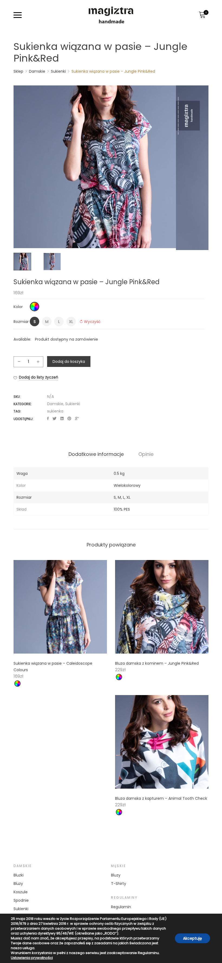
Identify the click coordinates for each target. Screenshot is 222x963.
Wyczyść (92, 321)
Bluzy (18, 883)
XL (128, 497)
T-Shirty (118, 883)
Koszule (21, 892)
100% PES (122, 509)
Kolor (18, 306)
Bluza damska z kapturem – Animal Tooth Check (161, 798)
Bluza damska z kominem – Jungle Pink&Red (157, 663)
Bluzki (19, 875)
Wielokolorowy (127, 485)
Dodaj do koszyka (69, 361)
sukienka (55, 411)
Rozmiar (21, 321)
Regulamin (121, 907)
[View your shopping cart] (202, 15)
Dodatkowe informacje (96, 454)
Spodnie (21, 900)
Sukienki (72, 404)
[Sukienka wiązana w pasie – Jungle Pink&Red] (48, 418)
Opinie (146, 454)
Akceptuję (192, 938)
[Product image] (60, 607)
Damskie (55, 404)
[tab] (96, 454)
